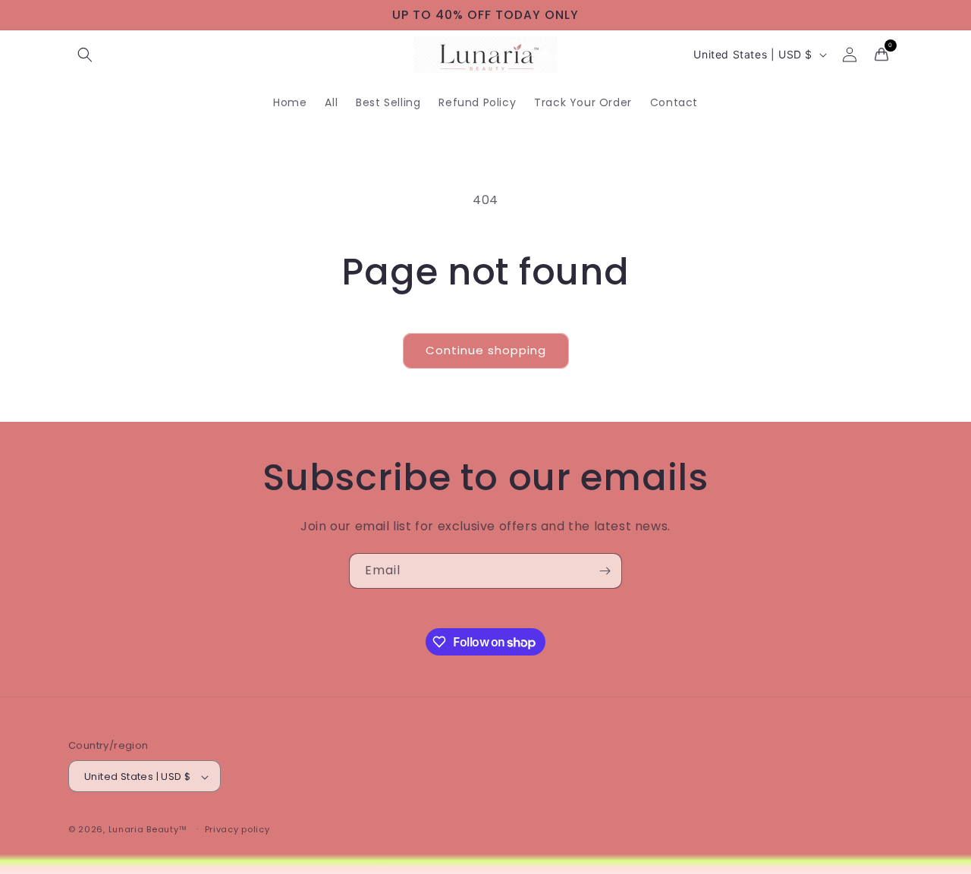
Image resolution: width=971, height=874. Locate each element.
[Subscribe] (604, 571)
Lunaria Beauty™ (148, 830)
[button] (85, 54)
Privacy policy (237, 829)
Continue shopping (486, 350)
